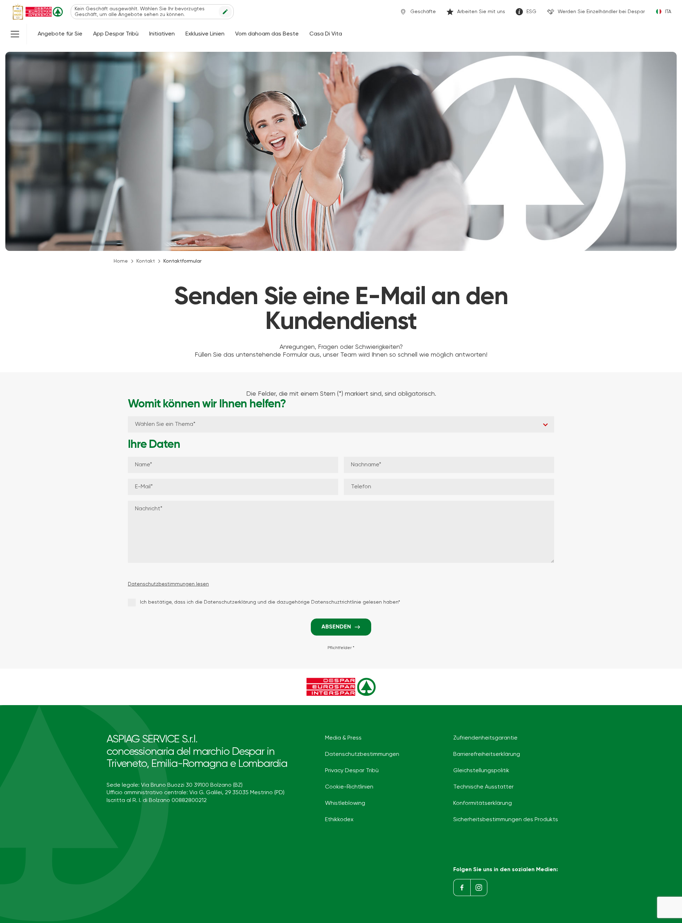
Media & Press (343, 738)
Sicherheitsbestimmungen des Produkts (505, 820)
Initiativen (162, 34)
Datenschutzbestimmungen (362, 754)
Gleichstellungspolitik (481, 771)
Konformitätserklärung (482, 803)
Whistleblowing (345, 803)
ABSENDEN (336, 627)
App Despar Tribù (116, 34)
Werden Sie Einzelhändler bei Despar (601, 11)
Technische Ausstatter (483, 787)
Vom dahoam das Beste (267, 34)
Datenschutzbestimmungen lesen (168, 584)
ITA (668, 11)
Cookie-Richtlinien (349, 787)
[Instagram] (478, 887)
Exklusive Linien (204, 34)
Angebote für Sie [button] (60, 34)
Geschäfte (423, 11)
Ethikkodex (339, 820)
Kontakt (145, 261)
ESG (531, 11)
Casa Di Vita (325, 34)
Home (121, 261)
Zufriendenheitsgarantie (485, 738)
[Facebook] (461, 887)
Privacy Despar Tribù (352, 771)
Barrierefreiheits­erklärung (486, 754)
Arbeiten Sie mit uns (481, 11)
